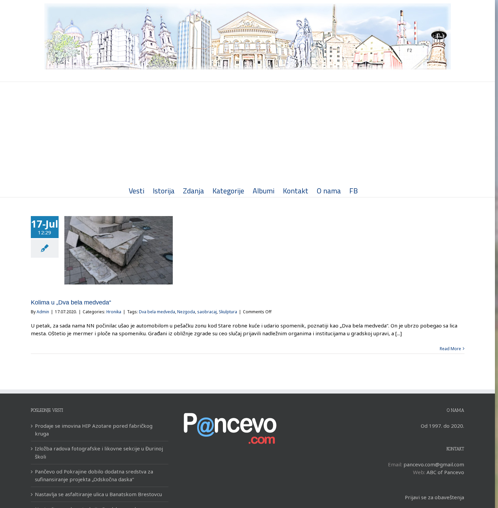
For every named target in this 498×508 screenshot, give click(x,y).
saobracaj (207, 312)
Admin (43, 312)
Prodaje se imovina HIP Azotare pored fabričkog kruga (93, 429)
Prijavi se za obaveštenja (434, 497)
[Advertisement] (247, 132)
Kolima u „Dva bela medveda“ (71, 302)
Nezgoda (186, 312)
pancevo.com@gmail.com (433, 464)
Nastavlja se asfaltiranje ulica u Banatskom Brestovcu (98, 494)
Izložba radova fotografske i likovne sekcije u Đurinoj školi (99, 452)
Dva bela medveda (157, 312)
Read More (450, 349)
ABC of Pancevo (445, 472)
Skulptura (228, 312)
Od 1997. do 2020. (442, 425)
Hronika (113, 312)
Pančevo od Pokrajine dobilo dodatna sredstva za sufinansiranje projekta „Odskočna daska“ (94, 475)
